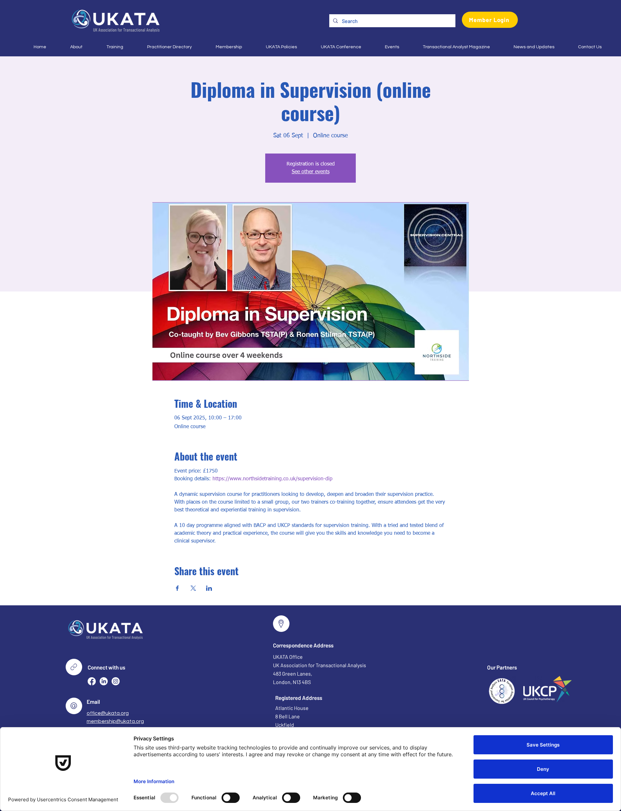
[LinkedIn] (104, 681)
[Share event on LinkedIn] (209, 588)
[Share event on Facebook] (177, 588)
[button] (69, 47)
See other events (311, 172)
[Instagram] (116, 681)
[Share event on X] (193, 588)
